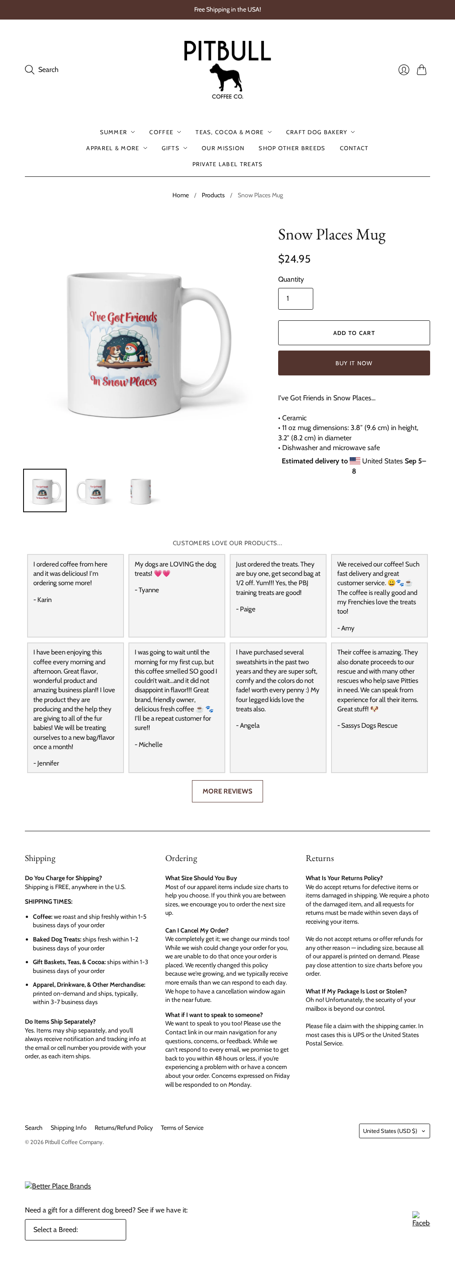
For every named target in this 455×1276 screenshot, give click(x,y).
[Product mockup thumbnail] (45, 490)
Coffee (161, 132)
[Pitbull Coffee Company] (227, 70)
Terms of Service (182, 1128)
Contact (354, 148)
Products (213, 195)
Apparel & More (112, 148)
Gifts (171, 148)
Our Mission (223, 148)
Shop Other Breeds (292, 148)
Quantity (291, 279)
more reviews (227, 791)
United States (390, 1130)
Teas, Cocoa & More (229, 132)
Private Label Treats (227, 163)
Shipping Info (69, 1128)
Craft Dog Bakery (316, 132)
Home (180, 195)
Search (34, 1128)
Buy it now (354, 363)
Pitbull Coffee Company (74, 1141)
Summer (114, 132)
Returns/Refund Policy (124, 1128)
